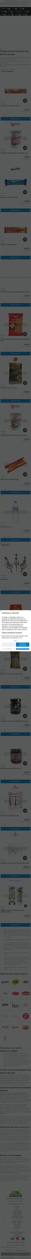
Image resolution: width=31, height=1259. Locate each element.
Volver (15, 640)
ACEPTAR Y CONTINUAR (22, 644)
